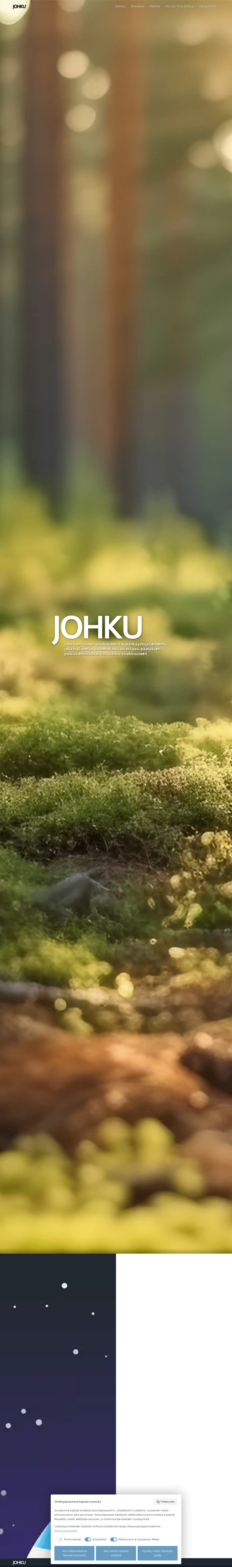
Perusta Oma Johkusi (180, 6)
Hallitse (155, 6)
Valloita (120, 6)
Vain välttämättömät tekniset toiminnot (74, 1553)
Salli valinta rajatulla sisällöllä (116, 1553)
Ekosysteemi (208, 6)
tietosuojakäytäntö (65, 1530)
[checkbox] (67, 1539)
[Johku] (19, 6)
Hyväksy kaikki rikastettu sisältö (157, 1553)
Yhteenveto (167, 1501)
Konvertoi (137, 6)
